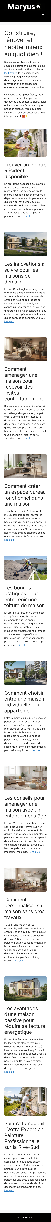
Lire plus (28, 216)
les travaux (10, 73)
